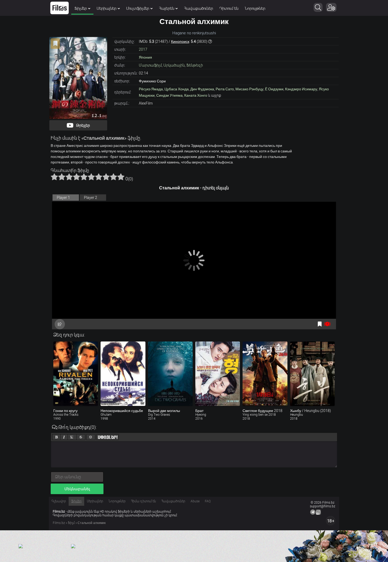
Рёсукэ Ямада (151, 89)
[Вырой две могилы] (170, 373)
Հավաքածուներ (198, 8)
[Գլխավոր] (59, 8)
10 (121, 176)
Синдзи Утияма (169, 95)
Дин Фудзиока (202, 89)
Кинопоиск (180, 41)
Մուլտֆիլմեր (137, 8)
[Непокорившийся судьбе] (123, 373)
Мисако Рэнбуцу (249, 89)
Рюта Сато (225, 89)
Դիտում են (228, 8)
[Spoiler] (107, 437)
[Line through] (80, 437)
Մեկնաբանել (77, 489)
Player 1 (63, 197)
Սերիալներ (106, 8)
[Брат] (217, 373)
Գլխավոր (58, 501)
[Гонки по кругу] (75, 373)
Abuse (195, 501)
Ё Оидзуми (274, 89)
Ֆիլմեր (80, 8)
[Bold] (56, 437)
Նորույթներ (255, 8)
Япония (145, 57)
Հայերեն (166, 8)
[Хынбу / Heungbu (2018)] (312, 373)
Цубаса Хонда (176, 89)
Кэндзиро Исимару (301, 89)
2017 (143, 49)
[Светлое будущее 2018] (265, 373)
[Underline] (72, 437)
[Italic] (64, 437)
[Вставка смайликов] (90, 437)
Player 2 (90, 197)
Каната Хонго (195, 95)
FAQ (208, 501)
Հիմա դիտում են (143, 501)
